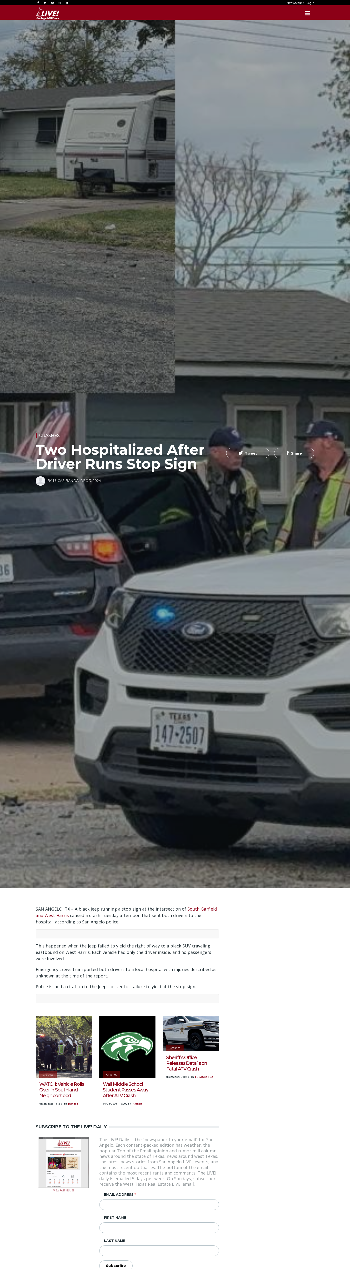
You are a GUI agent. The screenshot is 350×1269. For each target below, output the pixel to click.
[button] (247, 453)
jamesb (73, 1103)
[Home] (48, 13)
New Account (295, 3)
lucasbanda (204, 1077)
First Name (115, 1217)
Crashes (49, 435)
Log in (310, 3)
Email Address (119, 1194)
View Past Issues (63, 1190)
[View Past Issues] (64, 1162)
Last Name (114, 1241)
